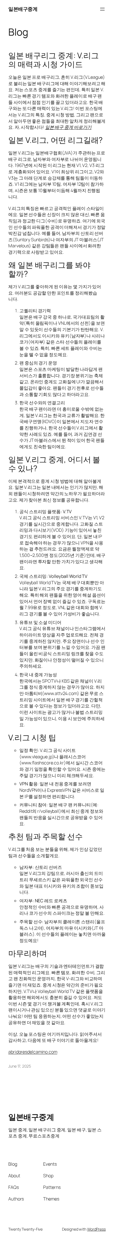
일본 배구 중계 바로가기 (68, 127)
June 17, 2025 (19, 1066)
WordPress (96, 1229)
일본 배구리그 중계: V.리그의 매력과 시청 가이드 (53, 60)
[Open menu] (102, 9)
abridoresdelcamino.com (32, 1052)
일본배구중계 (22, 8)
